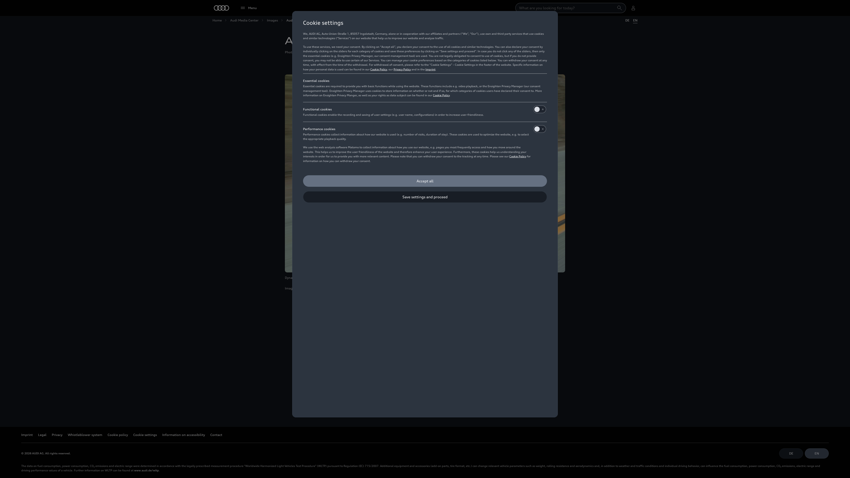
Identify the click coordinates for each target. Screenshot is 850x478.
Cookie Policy (378, 69)
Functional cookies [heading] (317, 109)
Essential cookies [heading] (316, 81)
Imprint (430, 69)
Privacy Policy (402, 69)
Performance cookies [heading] (319, 129)
